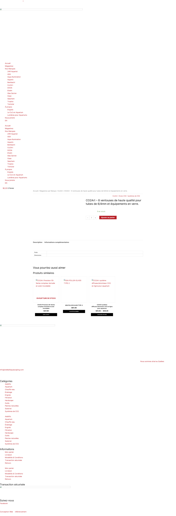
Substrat (8, 409)
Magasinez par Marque (48, 191)
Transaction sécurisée (13, 460)
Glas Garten (12, 93)
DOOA (9, 88)
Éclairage (8, 392)
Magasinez (9, 66)
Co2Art (10, 85)
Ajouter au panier (108, 217)
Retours (8, 463)
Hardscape (9, 400)
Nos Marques (10, 69)
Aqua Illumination (14, 77)
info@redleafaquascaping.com (12, 370)
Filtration (8, 398)
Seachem (11, 99)
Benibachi (11, 82)
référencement (20, 512)
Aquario (10, 80)
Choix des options (102, 314)
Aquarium (8, 387)
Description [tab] (37, 242)
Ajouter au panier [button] (74, 311)
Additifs (8, 384)
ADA (9, 74)
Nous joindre (10, 118)
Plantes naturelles (12, 406)
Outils (7, 403)
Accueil (7, 63)
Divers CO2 (123, 196)
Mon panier (9, 452)
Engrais (10, 110)
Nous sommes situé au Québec (152, 361)
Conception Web (6, 512)
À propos (8, 107)
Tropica (10, 101)
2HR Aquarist (12, 71)
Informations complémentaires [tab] (56, 242)
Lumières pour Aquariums (17, 115)
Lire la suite (46, 314)
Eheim (9, 91)
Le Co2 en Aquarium (15, 112)
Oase (9, 96)
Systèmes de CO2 (134, 196)
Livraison (8, 455)
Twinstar (10, 104)
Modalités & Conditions (14, 457)
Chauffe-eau (10, 389)
